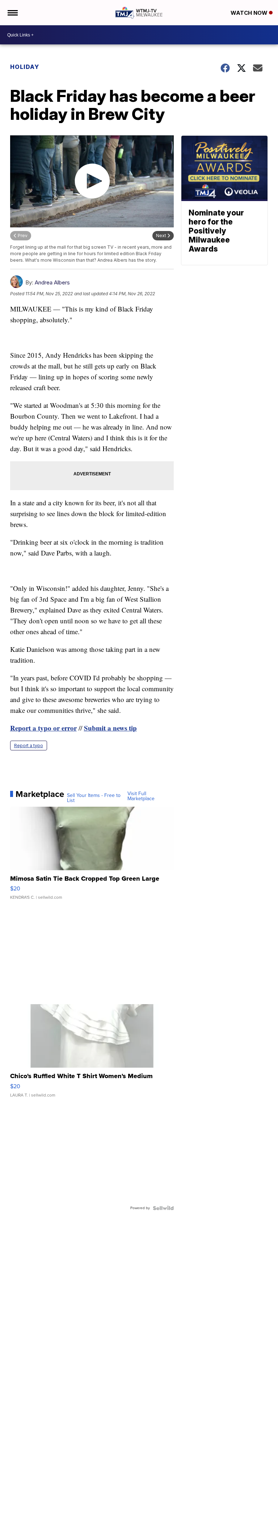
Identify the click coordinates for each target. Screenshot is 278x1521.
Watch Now (250, 12)
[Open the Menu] (12, 12)
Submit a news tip (110, 728)
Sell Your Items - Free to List (94, 798)
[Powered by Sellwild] (163, 1208)
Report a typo (28, 745)
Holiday (24, 66)
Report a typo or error (43, 728)
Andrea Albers (52, 282)
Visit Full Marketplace (141, 796)
